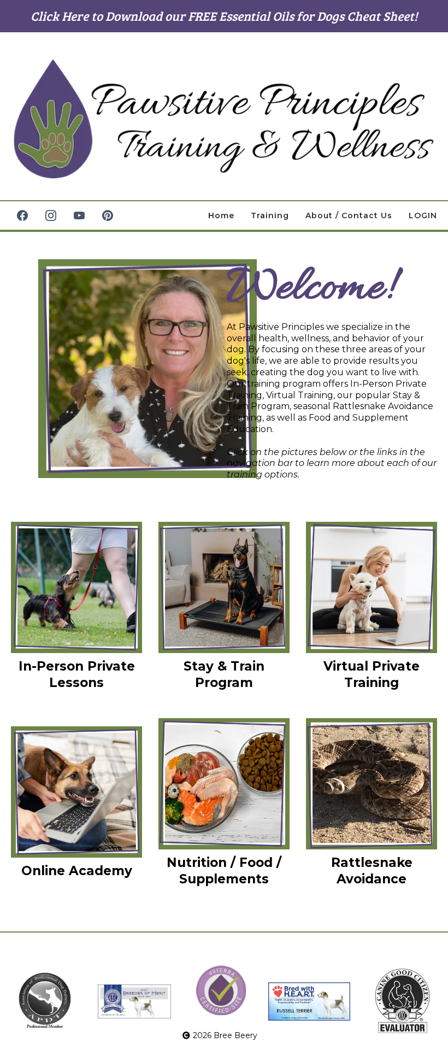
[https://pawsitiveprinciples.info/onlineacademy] (76, 792)
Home (221, 215)
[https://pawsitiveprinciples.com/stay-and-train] (224, 587)
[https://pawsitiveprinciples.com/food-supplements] (224, 783)
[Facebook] (22, 215)
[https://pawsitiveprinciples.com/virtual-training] (371, 587)
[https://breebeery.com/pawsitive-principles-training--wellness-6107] (224, 119)
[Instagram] (51, 215)
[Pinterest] (107, 215)
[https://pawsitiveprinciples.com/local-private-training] (76, 587)
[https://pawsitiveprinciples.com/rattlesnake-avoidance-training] (371, 783)
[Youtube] (79, 215)
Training (270, 215)
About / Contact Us (348, 215)
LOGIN (423, 215)
